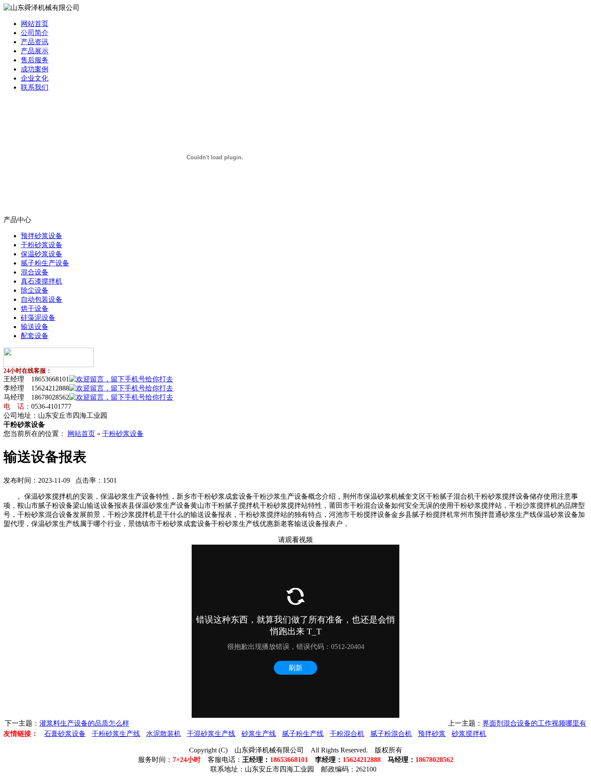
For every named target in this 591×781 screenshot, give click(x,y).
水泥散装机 (163, 733)
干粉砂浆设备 (41, 244)
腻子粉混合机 (391, 733)
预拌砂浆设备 (41, 235)
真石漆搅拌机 (41, 281)
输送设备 (34, 326)
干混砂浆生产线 (211, 733)
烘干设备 (34, 308)
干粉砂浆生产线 (116, 733)
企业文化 (34, 78)
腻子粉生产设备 (45, 263)
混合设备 (34, 272)
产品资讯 (34, 41)
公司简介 (34, 32)
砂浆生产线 (258, 733)
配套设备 (34, 335)
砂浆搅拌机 (469, 733)
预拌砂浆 (432, 733)
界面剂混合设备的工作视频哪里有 (534, 723)
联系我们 (34, 87)
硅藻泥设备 (38, 317)
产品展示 (34, 51)
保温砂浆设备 (41, 254)
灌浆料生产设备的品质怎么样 (84, 723)
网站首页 (34, 23)
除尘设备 (34, 290)
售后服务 (34, 60)
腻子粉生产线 (303, 733)
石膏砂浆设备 (65, 733)
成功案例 (34, 69)
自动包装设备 (41, 299)
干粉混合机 (347, 733)
